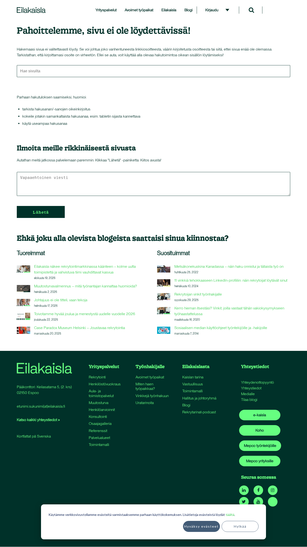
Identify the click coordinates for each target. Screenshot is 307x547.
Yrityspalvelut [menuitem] (106, 10)
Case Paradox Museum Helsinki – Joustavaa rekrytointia (79, 327)
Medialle (248, 394)
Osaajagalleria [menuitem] (100, 423)
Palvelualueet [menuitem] (99, 437)
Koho (259, 430)
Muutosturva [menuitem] (98, 402)
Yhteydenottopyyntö (257, 382)
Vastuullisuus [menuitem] (192, 384)
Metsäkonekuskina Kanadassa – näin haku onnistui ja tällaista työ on (228, 266)
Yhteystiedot (251, 388)
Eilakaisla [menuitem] (168, 10)
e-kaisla (259, 415)
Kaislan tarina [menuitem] (192, 377)
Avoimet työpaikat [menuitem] (139, 10)
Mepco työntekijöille (260, 445)
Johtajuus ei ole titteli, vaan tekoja (60, 300)
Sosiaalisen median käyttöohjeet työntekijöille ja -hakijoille (220, 327)
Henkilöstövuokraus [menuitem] (105, 384)
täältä (230, 515)
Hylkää (240, 526)
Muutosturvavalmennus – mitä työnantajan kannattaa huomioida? (85, 286)
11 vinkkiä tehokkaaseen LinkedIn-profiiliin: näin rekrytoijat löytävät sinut (230, 280)
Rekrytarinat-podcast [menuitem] (199, 412)
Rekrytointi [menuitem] (97, 377)
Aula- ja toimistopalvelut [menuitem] (101, 393)
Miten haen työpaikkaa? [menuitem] (145, 386)
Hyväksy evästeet (201, 526)
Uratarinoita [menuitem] (145, 402)
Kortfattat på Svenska (34, 436)
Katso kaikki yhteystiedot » (38, 419)
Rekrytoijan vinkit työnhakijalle (198, 294)
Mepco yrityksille (259, 461)
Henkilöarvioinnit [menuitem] (102, 409)
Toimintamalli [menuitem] (99, 444)
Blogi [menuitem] (188, 10)
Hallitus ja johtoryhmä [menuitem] (199, 398)
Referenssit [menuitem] (98, 430)
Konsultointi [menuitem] (98, 416)
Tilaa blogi (249, 399)
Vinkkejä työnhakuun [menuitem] (152, 395)
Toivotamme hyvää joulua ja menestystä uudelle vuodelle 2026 (84, 314)
